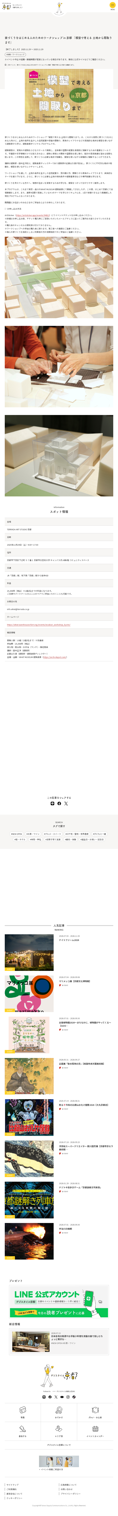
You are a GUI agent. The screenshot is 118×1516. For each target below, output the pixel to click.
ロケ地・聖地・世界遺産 (77, 833)
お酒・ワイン (33, 833)
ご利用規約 (11, 1489)
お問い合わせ (67, 1489)
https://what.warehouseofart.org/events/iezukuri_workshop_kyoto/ (38, 624)
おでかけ (59, 1417)
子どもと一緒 (100, 833)
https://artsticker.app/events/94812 (32, 215)
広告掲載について (69, 1484)
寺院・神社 (36, 839)
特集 (23, 1417)
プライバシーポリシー (71, 1493)
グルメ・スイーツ (53, 833)
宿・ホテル (21, 839)
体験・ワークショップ (15, 54)
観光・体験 (71, 839)
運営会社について (14, 1493)
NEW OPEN (17, 833)
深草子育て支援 (54, 839)
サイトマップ (12, 1484)
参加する (23, 1436)
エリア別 (59, 1436)
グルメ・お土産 (95, 1417)
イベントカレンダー (95, 1436)
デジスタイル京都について (59, 1445)
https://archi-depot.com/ (54, 657)
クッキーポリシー (14, 1498)
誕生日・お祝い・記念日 (93, 839)
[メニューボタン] (113, 5)
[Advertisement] (59, 26)
